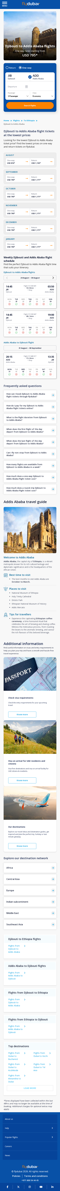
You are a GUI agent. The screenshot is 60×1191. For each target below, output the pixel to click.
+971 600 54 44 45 (30, 1180)
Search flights (30, 105)
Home (6, 120)
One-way (27, 68)
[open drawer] (5, 3)
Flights (16, 120)
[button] (30, 395)
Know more (22, 714)
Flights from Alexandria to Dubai (14, 1078)
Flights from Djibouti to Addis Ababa (14, 948)
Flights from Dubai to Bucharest (14, 1056)
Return (12, 68)
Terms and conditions (36, 1176)
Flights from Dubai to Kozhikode (14, 1067)
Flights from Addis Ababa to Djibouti (15, 975)
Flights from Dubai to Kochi (40, 1054)
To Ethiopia (29, 120)
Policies (16, 1176)
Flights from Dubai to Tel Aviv (39, 1067)
